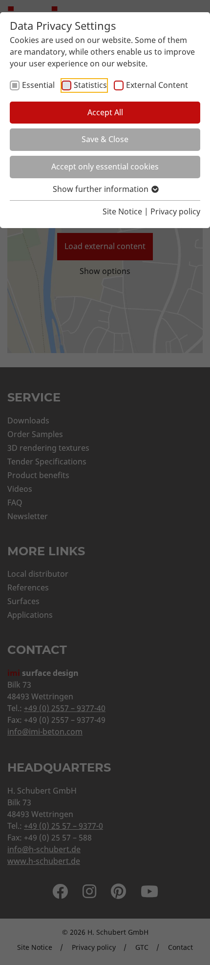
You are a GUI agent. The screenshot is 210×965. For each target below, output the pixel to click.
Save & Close (105, 139)
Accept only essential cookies (105, 166)
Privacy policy (175, 211)
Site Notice (122, 211)
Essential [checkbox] (38, 85)
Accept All (105, 112)
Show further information (101, 189)
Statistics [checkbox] (90, 85)
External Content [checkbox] (157, 85)
